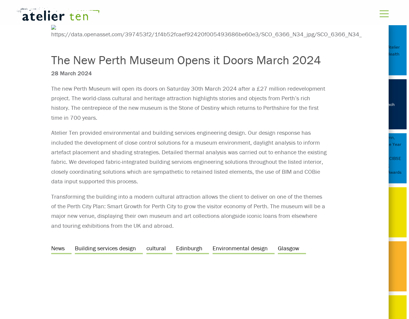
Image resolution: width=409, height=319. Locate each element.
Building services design (105, 248)
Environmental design (240, 248)
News (58, 248)
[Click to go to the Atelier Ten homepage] (134, 15)
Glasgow (288, 248)
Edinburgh (189, 248)
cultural (156, 248)
